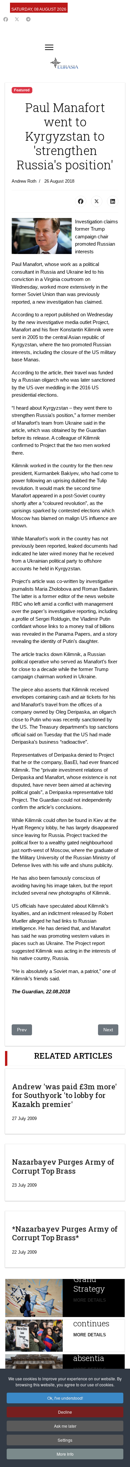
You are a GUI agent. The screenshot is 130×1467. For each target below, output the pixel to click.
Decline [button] (65, 1412)
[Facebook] (5, 19)
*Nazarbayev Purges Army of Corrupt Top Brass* (65, 1233)
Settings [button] (65, 1440)
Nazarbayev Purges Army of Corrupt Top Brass (63, 1166)
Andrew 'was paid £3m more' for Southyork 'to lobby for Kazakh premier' (64, 1095)
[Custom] (28, 19)
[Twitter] (17, 19)
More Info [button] (65, 1454)
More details (89, 1300)
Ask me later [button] (65, 1426)
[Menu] (49, 47)
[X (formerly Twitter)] (96, 201)
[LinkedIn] (112, 201)
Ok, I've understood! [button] (65, 1398)
